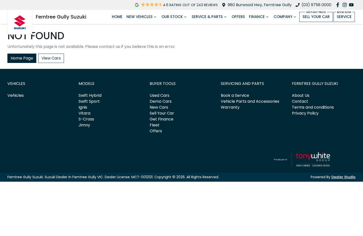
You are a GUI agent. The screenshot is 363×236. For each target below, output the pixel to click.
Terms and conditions (313, 107)
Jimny (84, 125)
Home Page (22, 58)
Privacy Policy (305, 113)
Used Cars (159, 95)
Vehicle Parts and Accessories (250, 101)
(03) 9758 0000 (316, 5)
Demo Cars (161, 101)
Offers (238, 16)
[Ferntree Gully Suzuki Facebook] (338, 4)
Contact (300, 101)
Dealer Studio (343, 177)
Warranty (230, 107)
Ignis (83, 107)
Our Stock (172, 16)
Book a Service (235, 95)
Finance (257, 16)
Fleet (155, 125)
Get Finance (161, 119)
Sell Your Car (316, 16)
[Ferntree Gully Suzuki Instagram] (345, 4)
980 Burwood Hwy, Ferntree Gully (260, 5)
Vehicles (15, 95)
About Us (300, 95)
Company (283, 16)
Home (117, 16)
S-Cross (86, 119)
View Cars (51, 58)
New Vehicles (139, 16)
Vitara (84, 113)
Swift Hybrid (90, 95)
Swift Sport (89, 101)
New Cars (159, 107)
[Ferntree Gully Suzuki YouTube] (352, 4)
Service (344, 16)
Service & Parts (207, 16)
